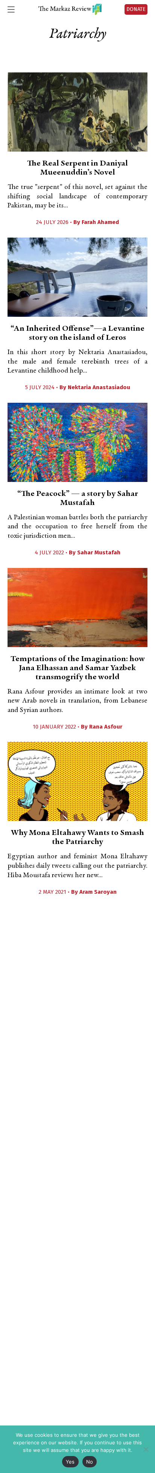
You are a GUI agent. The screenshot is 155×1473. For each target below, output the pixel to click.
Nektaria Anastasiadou (99, 387)
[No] (145, 1449)
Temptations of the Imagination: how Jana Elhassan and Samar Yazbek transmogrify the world (78, 668)
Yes (70, 1462)
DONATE (136, 9)
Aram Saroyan (98, 891)
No (89, 1462)
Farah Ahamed (100, 222)
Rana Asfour (105, 726)
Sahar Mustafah (98, 552)
